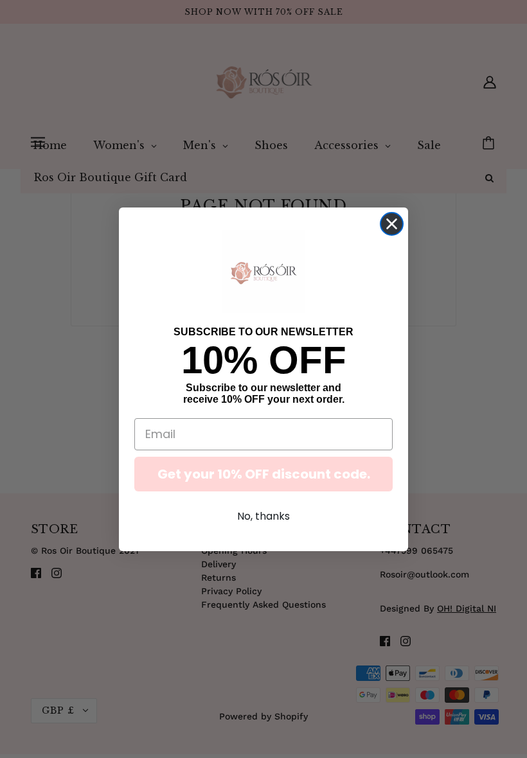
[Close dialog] (391, 224)
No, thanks (263, 516)
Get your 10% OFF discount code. (263, 474)
